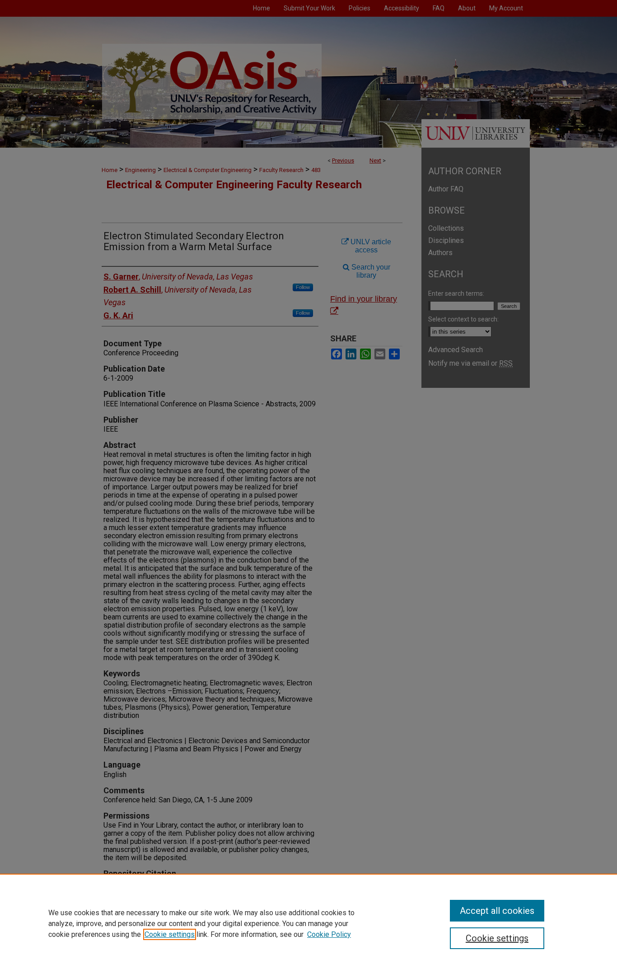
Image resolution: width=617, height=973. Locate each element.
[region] (308, 923)
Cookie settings (170, 934)
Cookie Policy (329, 934)
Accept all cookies (497, 910)
